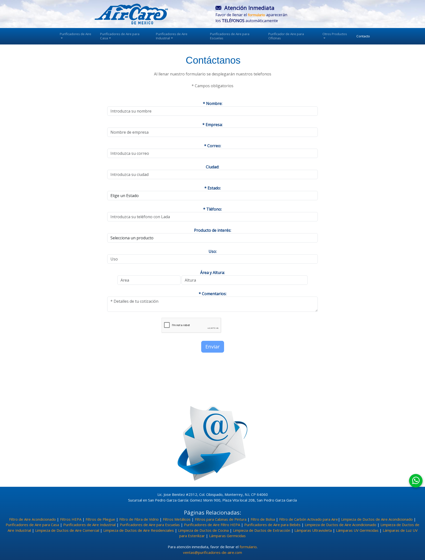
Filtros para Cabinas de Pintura (220, 519)
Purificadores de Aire (75, 34)
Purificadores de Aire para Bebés (272, 524)
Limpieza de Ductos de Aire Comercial (67, 530)
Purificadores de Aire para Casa (119, 36)
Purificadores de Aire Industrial (171, 36)
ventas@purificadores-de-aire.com (212, 552)
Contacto (363, 36)
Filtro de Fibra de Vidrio (139, 519)
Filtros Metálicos (177, 519)
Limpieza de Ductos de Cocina (203, 530)
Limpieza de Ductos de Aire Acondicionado (377, 519)
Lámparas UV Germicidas (357, 530)
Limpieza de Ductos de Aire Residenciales (138, 530)
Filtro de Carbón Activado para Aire (308, 519)
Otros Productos (334, 34)
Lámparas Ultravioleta (313, 530)
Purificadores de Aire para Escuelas (229, 36)
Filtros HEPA (70, 519)
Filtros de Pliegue (100, 519)
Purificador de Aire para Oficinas (286, 36)
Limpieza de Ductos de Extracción (261, 530)
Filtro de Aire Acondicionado (32, 519)
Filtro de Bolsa (263, 519)
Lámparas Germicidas (227, 535)
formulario (248, 546)
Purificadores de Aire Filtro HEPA (212, 524)
